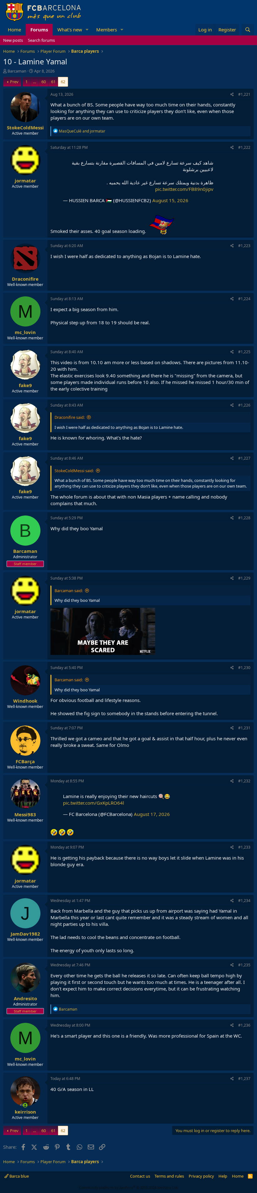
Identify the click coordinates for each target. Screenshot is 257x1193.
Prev (14, 81)
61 (53, 81)
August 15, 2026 (170, 200)
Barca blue (18, 1176)
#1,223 (244, 245)
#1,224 (244, 298)
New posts (13, 40)
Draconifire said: (70, 417)
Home (14, 29)
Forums (39, 29)
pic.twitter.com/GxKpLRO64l (93, 803)
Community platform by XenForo (128, 1187)
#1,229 (244, 578)
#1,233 (244, 847)
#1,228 (244, 518)
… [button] (34, 81)
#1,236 (244, 1025)
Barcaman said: (69, 590)
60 (43, 81)
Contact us (140, 1176)
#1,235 (244, 965)
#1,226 (244, 405)
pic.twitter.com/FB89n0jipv (184, 189)
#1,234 (244, 900)
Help (222, 1176)
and (82, 131)
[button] (87, 29)
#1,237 (244, 1078)
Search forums (41, 40)
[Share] (232, 94)
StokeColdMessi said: (74, 470)
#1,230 (244, 667)
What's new (69, 29)
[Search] (248, 29)
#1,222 (244, 147)
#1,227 (244, 458)
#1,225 (244, 351)
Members (106, 29)
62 (63, 81)
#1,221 (244, 94)
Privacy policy (201, 1176)
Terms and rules (169, 1176)
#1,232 (244, 781)
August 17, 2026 (152, 814)
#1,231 (244, 728)
